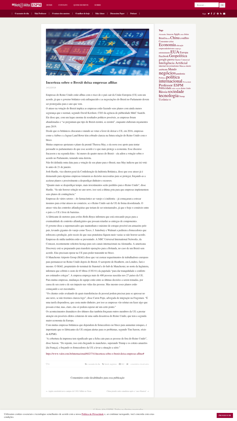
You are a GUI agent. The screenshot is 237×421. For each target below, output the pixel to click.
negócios (113, 364)
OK (222, 5)
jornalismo (174, 65)
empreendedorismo (166, 48)
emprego (178, 48)
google (163, 59)
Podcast (133, 13)
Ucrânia (163, 99)
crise (171, 41)
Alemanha (162, 34)
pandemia (180, 73)
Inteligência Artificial (173, 63)
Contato (62, 5)
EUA (174, 52)
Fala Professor (40, 13)
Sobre (97, 5)
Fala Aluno (99, 13)
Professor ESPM (171, 85)
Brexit (107, 364)
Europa (184, 52)
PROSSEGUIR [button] (225, 415)
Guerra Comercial (182, 59)
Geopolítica (178, 55)
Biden (186, 34)
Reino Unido (186, 88)
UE (169, 99)
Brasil (162, 38)
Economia (167, 44)
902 (123, 364)
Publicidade (165, 88)
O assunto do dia (22, 13)
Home (49, 5)
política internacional (170, 79)
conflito (184, 38)
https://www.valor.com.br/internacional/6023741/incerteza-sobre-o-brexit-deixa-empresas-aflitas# (95, 353)
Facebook (164, 56)
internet (162, 65)
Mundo (172, 69)
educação (179, 45)
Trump (182, 96)
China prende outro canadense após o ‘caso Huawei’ (127, 391)
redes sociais (176, 88)
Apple (177, 34)
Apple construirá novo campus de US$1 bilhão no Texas (69, 391)
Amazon (169, 34)
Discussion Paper (117, 13)
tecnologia (169, 95)
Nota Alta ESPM (104, 409)
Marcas (182, 66)
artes (182, 34)
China (175, 37)
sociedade (176, 91)
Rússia (163, 91)
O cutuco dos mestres (61, 13)
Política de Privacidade (93, 414)
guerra (170, 59)
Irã (168, 66)
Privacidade (187, 82)
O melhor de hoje (82, 13)
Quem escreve (81, 5)
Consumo (163, 41)
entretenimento (164, 52)
